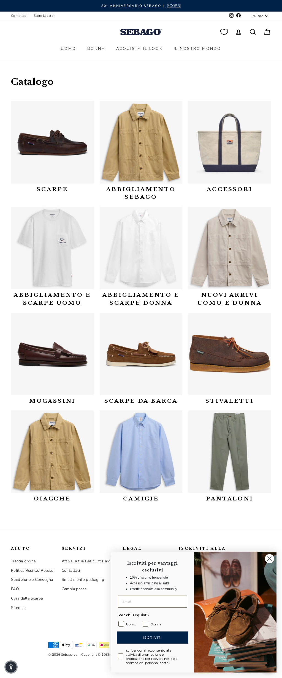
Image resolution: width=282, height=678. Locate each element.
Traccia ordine (23, 561)
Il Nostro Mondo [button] (197, 48)
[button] (11, 667)
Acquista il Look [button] (139, 48)
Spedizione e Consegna (32, 579)
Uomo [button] (68, 48)
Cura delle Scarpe (27, 598)
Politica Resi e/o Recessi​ (32, 570)
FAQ (15, 589)
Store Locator (44, 15)
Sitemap (18, 607)
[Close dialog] (269, 558)
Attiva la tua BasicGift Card (86, 561)
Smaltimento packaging (83, 579)
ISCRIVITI (152, 637)
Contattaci (19, 15)
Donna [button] (96, 48)
